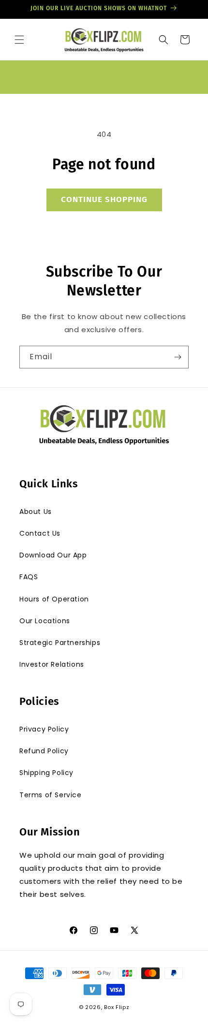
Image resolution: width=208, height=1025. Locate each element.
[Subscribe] (177, 357)
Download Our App (53, 555)
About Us (35, 511)
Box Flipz (116, 1007)
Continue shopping (104, 199)
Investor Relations (51, 664)
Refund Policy (44, 751)
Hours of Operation (54, 599)
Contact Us (39, 533)
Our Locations (44, 621)
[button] (19, 39)
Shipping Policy (46, 772)
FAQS (28, 577)
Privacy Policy (44, 729)
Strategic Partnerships (59, 642)
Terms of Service (50, 795)
